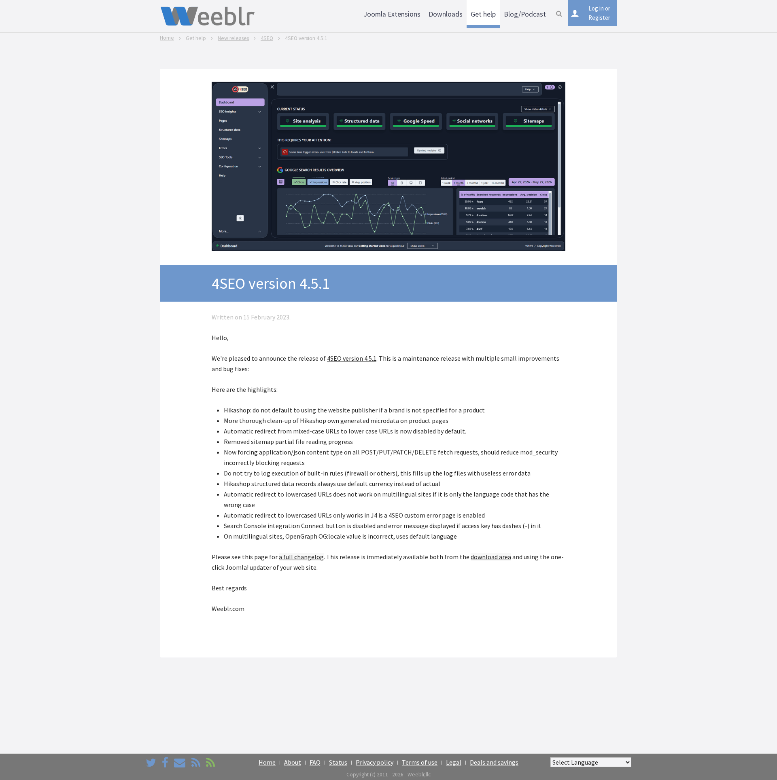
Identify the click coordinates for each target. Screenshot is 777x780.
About (292, 762)
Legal (453, 762)
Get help (483, 14)
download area (491, 557)
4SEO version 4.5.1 (351, 358)
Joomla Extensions (392, 14)
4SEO (267, 38)
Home (167, 37)
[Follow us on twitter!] (151, 762)
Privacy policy (374, 762)
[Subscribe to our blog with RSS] (195, 762)
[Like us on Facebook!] (165, 762)
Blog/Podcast (525, 14)
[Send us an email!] (179, 762)
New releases (233, 38)
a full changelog (301, 557)
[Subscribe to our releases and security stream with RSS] (210, 762)
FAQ (315, 762)
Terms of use (419, 762)
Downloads (446, 14)
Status (338, 762)
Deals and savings (494, 762)
